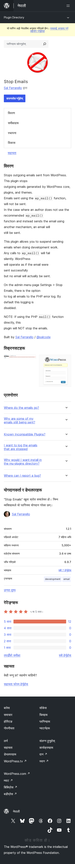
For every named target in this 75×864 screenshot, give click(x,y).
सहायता (12, 153)
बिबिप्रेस (10, 787)
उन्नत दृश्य (10, 590)
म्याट (8, 780)
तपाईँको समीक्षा (12, 655)
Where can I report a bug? (22, 475)
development (52, 579)
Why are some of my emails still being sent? (19, 420)
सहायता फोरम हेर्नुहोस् (16, 684)
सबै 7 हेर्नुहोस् (64, 570)
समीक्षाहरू (13, 123)
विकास (11, 143)
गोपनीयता (9, 728)
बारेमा (7, 708)
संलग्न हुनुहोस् (47, 741)
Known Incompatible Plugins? (24, 434)
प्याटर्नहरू (44, 728)
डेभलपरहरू (10, 754)
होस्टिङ (8, 721)
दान (43, 754)
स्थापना (12, 133)
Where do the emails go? (21, 408)
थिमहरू (43, 715)
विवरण (11, 113)
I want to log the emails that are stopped (20, 447)
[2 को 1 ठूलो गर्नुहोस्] (31, 360)
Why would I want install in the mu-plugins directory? (23, 461)
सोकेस (43, 708)
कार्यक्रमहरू (46, 747)
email (66, 579)
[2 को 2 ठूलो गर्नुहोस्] (66, 360)
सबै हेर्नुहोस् (65, 655)
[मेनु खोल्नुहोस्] (69, 6)
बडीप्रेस (10, 794)
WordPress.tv (15, 761)
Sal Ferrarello (13, 88)
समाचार (8, 715)
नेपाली (16, 811)
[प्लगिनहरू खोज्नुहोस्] (44, 44)
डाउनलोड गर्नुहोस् (14, 98)
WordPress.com (17, 774)
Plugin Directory (14, 17)
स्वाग (44, 761)
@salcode (44, 337)
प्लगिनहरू (44, 721)
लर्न (6, 741)
